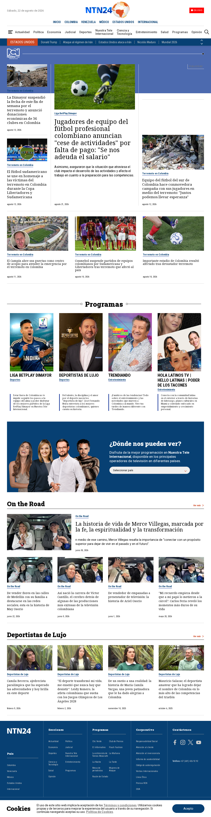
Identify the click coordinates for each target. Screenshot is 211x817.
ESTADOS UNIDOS (123, 22)
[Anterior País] (201, 40)
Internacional (13, 789)
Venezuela (12, 771)
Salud (165, 32)
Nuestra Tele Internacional (104, 32)
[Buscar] (206, 32)
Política (38, 32)
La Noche (96, 762)
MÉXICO (104, 22)
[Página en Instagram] (182, 742)
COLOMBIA (71, 22)
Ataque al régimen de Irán (78, 42)
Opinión (196, 32)
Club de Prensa (116, 741)
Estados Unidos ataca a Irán (115, 42)
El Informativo (99, 747)
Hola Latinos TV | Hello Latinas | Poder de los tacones (179, 380)
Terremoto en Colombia (20, 90)
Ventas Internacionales (147, 771)
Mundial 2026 (169, 42)
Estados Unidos (14, 783)
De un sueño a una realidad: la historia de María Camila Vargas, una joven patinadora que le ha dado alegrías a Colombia (129, 689)
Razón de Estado (100, 776)
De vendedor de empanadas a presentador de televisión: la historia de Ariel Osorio (129, 597)
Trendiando (119, 375)
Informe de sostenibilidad (148, 759)
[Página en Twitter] (190, 742)
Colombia (11, 765)
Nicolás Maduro (146, 42)
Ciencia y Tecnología (124, 32)
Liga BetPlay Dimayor (65, 113)
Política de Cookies (99, 812)
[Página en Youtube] (198, 742)
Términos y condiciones (120, 805)
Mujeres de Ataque (114, 769)
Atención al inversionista (148, 753)
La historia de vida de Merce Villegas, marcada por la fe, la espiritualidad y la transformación (139, 527)
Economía (54, 32)
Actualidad (22, 32)
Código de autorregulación (148, 765)
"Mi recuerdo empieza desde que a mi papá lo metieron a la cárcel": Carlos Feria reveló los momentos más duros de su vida (180, 601)
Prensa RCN (141, 783)
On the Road (82, 516)
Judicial (70, 32)
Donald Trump (49, 42)
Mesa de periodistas (97, 769)
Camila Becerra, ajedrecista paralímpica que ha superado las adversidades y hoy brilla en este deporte (28, 687)
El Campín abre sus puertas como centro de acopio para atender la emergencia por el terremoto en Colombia (37, 263)
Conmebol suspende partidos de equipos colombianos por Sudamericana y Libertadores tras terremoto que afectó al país (104, 265)
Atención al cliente (145, 747)
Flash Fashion (116, 747)
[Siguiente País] (201, 43)
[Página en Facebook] (174, 742)
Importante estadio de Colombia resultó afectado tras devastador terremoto (171, 262)
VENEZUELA (88, 22)
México (10, 777)
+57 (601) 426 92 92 (189, 761)
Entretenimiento (146, 32)
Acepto (188, 808)
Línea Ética (141, 777)
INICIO (57, 22)
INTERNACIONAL (148, 22)
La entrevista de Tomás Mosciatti (100, 754)
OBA (138, 789)
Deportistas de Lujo (79, 375)
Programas (180, 32)
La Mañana (114, 753)
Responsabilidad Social (147, 741)
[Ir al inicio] (22, 737)
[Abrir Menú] (10, 32)
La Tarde (113, 762)
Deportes (85, 32)
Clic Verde (97, 741)
